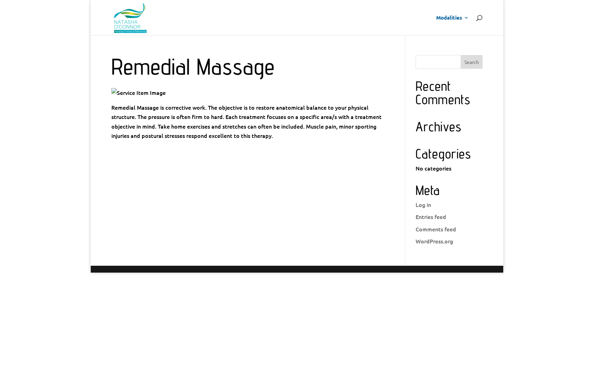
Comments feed (436, 229)
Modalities (449, 18)
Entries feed (431, 216)
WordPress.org (434, 241)
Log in (423, 204)
